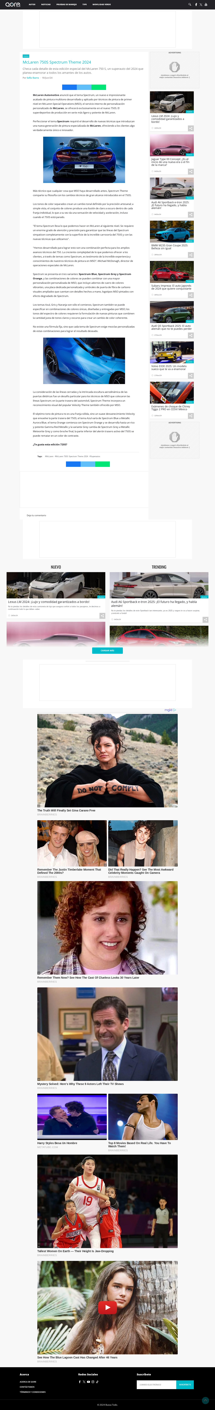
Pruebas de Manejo (66, 4)
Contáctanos (27, 1387)
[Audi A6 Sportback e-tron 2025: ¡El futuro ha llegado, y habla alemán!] (159, 585)
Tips (84, 4)
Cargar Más (107, 650)
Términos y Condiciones (32, 1392)
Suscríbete (185, 1384)
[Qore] (13, 4)
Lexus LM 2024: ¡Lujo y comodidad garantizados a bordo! (49, 602)
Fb (195, 4)
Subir (205, 1400)
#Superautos (95, 456)
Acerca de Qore (28, 1382)
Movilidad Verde (102, 4)
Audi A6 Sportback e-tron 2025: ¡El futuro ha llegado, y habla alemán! (154, 604)
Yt (205, 4)
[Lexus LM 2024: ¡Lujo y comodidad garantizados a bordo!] (56, 585)
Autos (32, 4)
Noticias (46, 4)
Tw (200, 4)
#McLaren (49, 456)
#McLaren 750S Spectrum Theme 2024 (71, 456)
